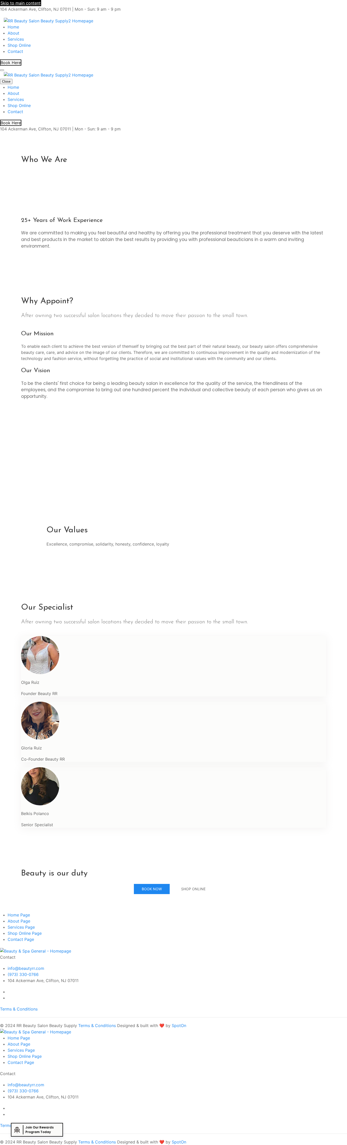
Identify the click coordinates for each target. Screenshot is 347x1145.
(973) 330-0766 (23, 974)
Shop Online (19, 45)
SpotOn (179, 1025)
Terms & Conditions (19, 1009)
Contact (15, 51)
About (13, 33)
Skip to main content (21, 3)
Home (13, 26)
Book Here (11, 62)
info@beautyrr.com (26, 968)
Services (16, 39)
